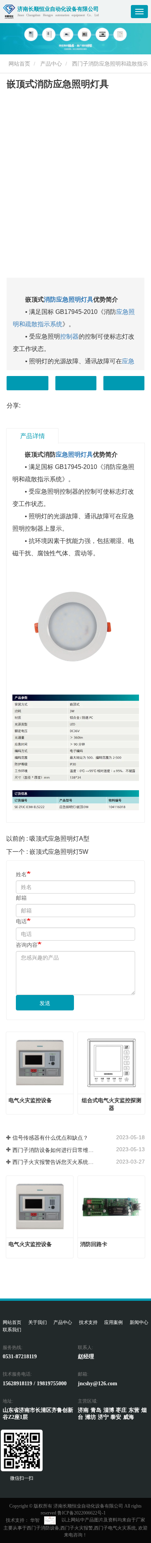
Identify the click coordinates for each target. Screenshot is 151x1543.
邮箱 (21, 898)
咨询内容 (27, 945)
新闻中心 (139, 1322)
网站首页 (18, 64)
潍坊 (90, 1417)
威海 (128, 1417)
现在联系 (27, 383)
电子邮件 (75, 383)
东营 (134, 1410)
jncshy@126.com (97, 1383)
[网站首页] (9, 11)
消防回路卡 (93, 1244)
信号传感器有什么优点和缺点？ (50, 1138)
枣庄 (121, 1410)
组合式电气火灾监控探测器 (111, 1104)
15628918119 (17, 1383)
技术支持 (88, 1322)
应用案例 (113, 1322)
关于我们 (37, 1322)
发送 (44, 1003)
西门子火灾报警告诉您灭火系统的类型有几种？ (54, 1162)
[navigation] (139, 11)
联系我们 (12, 1329)
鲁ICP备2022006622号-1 (81, 1513)
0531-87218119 (20, 1356)
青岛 (96, 1410)
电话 (123, 383)
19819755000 (52, 1383)
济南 (83, 1410)
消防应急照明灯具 (68, 299)
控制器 (69, 336)
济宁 (103, 1417)
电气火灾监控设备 (30, 1100)
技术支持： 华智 (22, 1520)
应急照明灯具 (74, 454)
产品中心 (51, 64)
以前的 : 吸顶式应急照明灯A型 (47, 838)
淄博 (108, 1410)
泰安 (115, 1417)
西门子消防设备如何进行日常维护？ (54, 1150)
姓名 (21, 874)
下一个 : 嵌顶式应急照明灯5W (47, 851)
